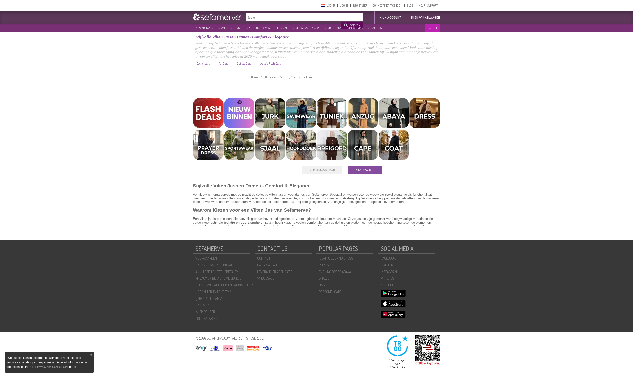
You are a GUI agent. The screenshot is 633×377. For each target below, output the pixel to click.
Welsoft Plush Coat (270, 63)
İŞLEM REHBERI (205, 312)
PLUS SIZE (282, 28)
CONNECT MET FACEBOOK (387, 5)
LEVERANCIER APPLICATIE (274, 272)
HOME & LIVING (354, 28)
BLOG (410, 5)
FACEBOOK (388, 258)
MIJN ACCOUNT (390, 17)
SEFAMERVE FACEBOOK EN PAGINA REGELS (224, 285)
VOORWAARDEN (206, 258)
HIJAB (248, 28)
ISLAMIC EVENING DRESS (336, 258)
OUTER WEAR (263, 28)
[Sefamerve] (218, 17)
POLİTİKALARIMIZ (206, 318)
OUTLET (432, 28)
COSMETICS (375, 28)
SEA (339, 28)
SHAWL (324, 278)
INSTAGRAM (389, 272)
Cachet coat (203, 63)
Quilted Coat (244, 63)
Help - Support (267, 265)
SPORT (328, 28)
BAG (322, 285)
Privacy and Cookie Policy (52, 366)
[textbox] (294, 17)
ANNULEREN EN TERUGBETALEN (217, 272)
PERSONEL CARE (330, 292)
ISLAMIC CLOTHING (229, 28)
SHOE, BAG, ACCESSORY (306, 28)
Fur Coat (223, 63)
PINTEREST (388, 278)
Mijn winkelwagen (425, 17)
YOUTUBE (387, 285)
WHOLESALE (265, 278)
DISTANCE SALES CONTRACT (215, 265)
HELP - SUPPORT (428, 5)
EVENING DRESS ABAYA (335, 272)
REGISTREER (360, 5)
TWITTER (387, 265)
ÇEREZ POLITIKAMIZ (208, 298)
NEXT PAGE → (365, 169)
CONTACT (263, 258)
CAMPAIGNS (203, 305)
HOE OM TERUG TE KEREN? (213, 292)
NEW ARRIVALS (204, 28)
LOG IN (344, 5)
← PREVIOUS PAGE (322, 169)
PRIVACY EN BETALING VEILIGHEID (218, 278)
